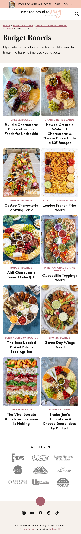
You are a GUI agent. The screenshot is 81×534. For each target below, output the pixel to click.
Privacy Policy (27, 529)
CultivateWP (55, 529)
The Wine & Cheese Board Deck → (48, 4)
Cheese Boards (21, 119)
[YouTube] (32, 513)
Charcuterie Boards (60, 119)
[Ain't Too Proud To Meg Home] (42, 14)
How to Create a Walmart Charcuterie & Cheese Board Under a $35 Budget (59, 134)
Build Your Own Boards (59, 200)
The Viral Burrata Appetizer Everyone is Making (21, 419)
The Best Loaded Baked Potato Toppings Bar (21, 347)
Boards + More (23, 25)
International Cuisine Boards (59, 269)
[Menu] (4, 14)
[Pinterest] (49, 513)
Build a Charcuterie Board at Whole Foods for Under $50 (21, 129)
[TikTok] (57, 513)
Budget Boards (21, 200)
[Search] (77, 14)
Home (6, 25)
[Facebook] (40, 513)
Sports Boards (59, 338)
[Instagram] (24, 513)
